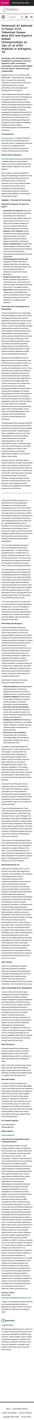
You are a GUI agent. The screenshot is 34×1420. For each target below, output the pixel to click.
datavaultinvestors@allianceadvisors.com (16, 1298)
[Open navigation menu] (3, 17)
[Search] (22, 17)
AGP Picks (4, 3)
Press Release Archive (20, 1409)
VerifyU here (27, 984)
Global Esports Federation (13, 159)
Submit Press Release (9, 1413)
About (8, 1409)
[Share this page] (31, 17)
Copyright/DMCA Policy (11, 1417)
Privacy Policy (26, 1417)
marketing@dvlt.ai (8, 1135)
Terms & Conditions (25, 1413)
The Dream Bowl (7, 138)
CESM (3, 992)
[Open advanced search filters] (26, 17)
